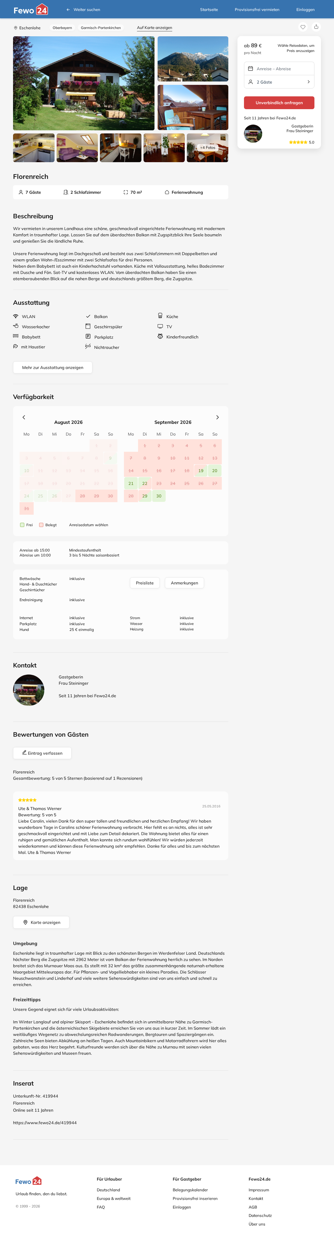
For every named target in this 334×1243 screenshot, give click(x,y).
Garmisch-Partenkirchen (101, 27)
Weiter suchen (87, 9)
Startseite (209, 9)
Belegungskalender (190, 1189)
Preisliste (145, 582)
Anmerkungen (184, 582)
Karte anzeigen (45, 922)
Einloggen (305, 9)
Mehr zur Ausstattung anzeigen (52, 367)
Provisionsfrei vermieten (257, 9)
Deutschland (108, 1189)
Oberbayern (62, 27)
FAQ (101, 1207)
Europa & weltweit (113, 1198)
